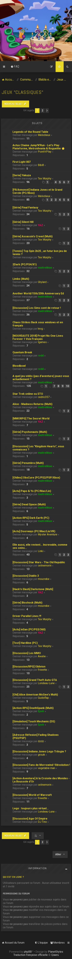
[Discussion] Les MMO (27, 653)
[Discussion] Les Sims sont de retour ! (37, 307)
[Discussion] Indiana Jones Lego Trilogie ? (39, 751)
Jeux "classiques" (22, 92)
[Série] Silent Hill (23, 222)
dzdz (41, 741)
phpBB (28, 951)
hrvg (40, 328)
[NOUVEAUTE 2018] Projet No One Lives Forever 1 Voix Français (38, 337)
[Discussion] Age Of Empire (30, 818)
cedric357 (44, 397)
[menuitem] (15, 66)
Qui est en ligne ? (13, 877)
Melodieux (44, 135)
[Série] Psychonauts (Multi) (30, 432)
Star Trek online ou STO (28, 393)
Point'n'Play (44, 151)
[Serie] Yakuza (22, 175)
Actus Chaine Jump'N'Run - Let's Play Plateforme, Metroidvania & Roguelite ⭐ (39, 147)
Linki (40, 551)
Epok (41, 711)
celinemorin (44, 565)
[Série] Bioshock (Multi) (27, 602)
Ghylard (42, 282)
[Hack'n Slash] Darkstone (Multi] (33, 589)
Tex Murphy (44, 178)
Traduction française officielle (30, 954)
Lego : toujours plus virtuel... (31, 808)
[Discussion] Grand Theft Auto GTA (35, 680)
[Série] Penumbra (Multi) (28, 463)
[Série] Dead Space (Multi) (29, 504)
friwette (42, 669)
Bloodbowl (19, 365)
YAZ (40, 225)
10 (67, 386)
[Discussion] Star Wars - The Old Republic (39, 562)
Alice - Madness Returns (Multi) (32, 404)
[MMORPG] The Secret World (31, 418)
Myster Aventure (47, 534)
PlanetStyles (55, 951)
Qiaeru (55, 954)
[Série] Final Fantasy (25, 207)
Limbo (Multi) (21, 278)
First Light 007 (22, 161)
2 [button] (42, 110)
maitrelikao (45, 267)
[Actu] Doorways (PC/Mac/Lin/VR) (34, 531)
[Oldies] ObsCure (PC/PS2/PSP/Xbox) (36, 477)
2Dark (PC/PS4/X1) (25, 264)
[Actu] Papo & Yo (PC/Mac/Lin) (32, 491)
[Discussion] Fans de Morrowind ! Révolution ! (41, 764)
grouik (41, 754)
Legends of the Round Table (30, 131)
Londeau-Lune (46, 683)
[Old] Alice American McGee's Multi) (35, 694)
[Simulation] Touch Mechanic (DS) (34, 721)
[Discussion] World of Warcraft (32, 795)
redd (41, 355)
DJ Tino (42, 821)
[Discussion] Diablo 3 (26, 575)
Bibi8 (41, 165)
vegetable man (46, 768)
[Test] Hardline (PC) (25, 642)
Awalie (42, 656)
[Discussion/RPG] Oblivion (29, 666)
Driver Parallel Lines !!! (27, 616)
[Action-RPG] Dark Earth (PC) (31, 517)
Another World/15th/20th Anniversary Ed (38, 293)
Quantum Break (22, 352)
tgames (42, 342)
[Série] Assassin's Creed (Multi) (33, 236)
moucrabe (43, 579)
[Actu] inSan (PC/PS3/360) (29, 629)
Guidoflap (43, 697)
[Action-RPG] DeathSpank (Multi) (33, 708)
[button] (47, 110)
